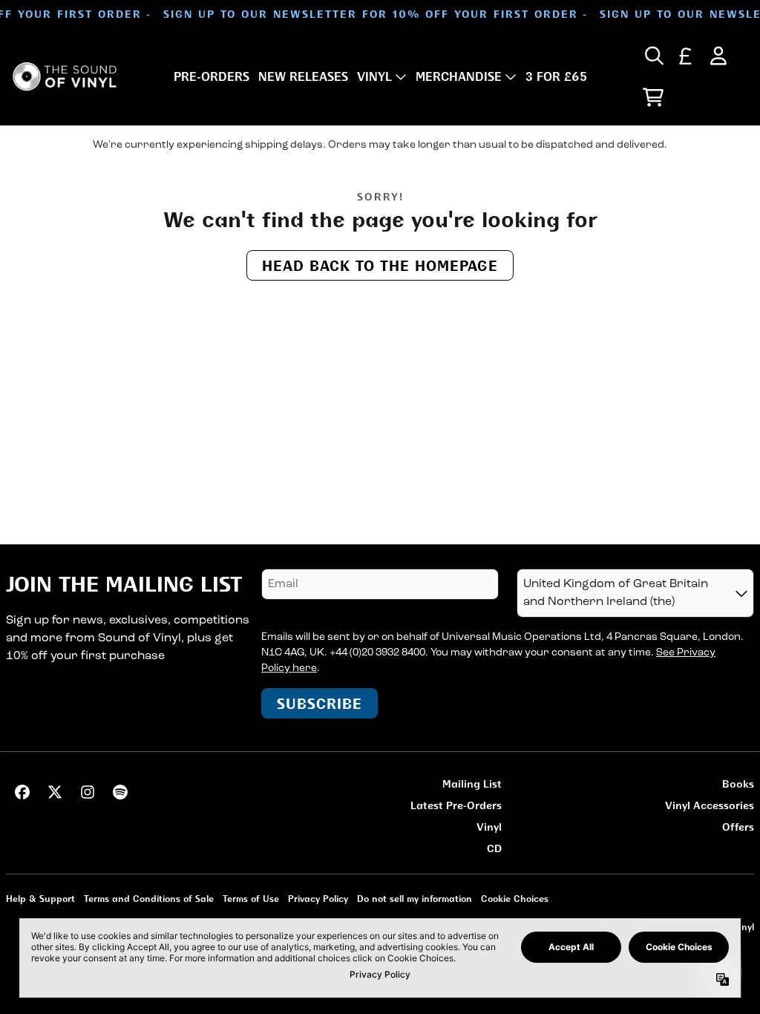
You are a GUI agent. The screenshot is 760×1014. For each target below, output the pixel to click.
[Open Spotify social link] (120, 792)
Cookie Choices (514, 898)
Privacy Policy (318, 898)
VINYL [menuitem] (374, 76)
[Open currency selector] (685, 55)
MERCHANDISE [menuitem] (459, 76)
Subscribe (319, 703)
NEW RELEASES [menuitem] (303, 76)
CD (494, 848)
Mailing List (472, 783)
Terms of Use (251, 898)
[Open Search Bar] (653, 55)
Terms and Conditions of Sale (149, 898)
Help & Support (40, 898)
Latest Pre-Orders (456, 805)
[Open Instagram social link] (87, 792)
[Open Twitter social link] (55, 792)
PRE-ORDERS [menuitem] (211, 76)
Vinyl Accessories (709, 805)
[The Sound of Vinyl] (64, 76)
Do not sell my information (414, 898)
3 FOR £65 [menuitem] (556, 76)
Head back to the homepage (380, 265)
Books (738, 783)
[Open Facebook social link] (22, 792)
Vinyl (489, 826)
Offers (738, 826)
